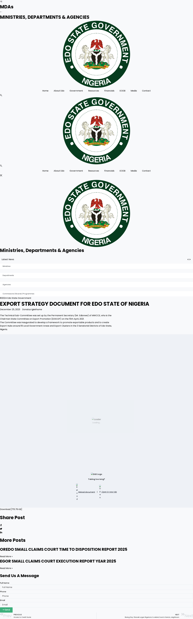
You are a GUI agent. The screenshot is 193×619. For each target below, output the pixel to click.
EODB (122, 90)
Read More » (6, 556)
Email (2, 600)
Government (76, 90)
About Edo (59, 90)
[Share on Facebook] (96, 525)
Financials (109, 90)
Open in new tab (109, 492)
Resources (93, 90)
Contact (146, 90)
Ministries (7, 266)
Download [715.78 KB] (11, 509)
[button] (1, 95)
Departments (8, 275)
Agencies (7, 284)
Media (134, 90)
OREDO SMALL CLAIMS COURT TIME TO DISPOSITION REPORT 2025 (50, 259)
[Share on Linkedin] (96, 532)
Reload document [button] (86, 492)
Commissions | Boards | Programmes (18, 293)
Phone (3, 591)
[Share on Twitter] (96, 529)
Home (45, 90)
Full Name (4, 583)
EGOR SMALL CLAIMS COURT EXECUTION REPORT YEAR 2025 (58, 561)
